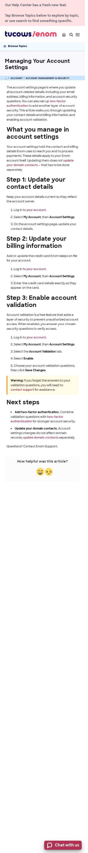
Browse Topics (17, 46)
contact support (22, 390)
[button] (71, 34)
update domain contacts (40, 437)
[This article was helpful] (40, 472)
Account (17, 78)
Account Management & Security (48, 78)
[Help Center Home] (63, 35)
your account (36, 210)
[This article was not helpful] (49, 472)
